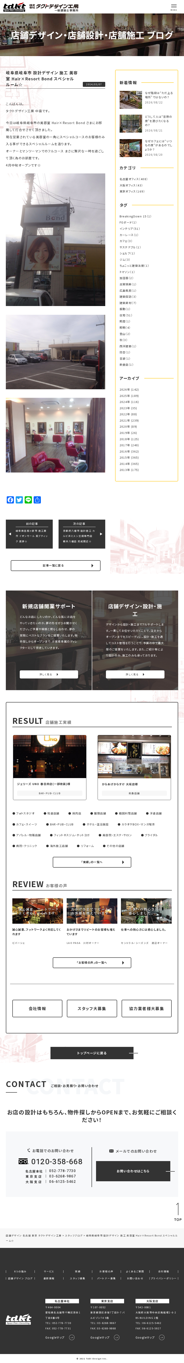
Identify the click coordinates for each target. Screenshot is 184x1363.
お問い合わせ (135, 1278)
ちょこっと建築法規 (132, 266)
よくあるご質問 (135, 1271)
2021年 (125, 420)
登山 (123, 334)
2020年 (125, 426)
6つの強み (20, 1271)
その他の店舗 (115, 846)
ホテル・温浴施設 (98, 824)
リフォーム (87, 846)
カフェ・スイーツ (26, 824)
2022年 (125, 414)
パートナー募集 (106, 1278)
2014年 (125, 464)
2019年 (125, 433)
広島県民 (126, 291)
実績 (78, 1271)
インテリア (126, 229)
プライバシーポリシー (164, 1278)
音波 (123, 359)
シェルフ (125, 253)
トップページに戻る (92, 1053)
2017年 (125, 445)
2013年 (125, 470)
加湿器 (124, 278)
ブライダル (151, 835)
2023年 (125, 408)
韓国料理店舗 (128, 813)
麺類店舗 (100, 813)
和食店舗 (53, 813)
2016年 (125, 451)
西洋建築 (126, 346)
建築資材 (126, 303)
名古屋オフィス (129, 179)
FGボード (126, 222)
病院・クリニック (26, 846)
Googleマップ (55, 1337)
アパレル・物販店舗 (28, 835)
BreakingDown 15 (133, 216)
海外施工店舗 (59, 846)
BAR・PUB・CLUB (62, 824)
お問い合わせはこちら (133, 1171)
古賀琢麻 (126, 284)
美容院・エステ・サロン (117, 835)
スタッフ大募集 (92, 1008)
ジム (122, 260)
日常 (123, 315)
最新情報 (49, 1278)
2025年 (125, 396)
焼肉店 (76, 813)
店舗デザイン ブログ (20, 1278)
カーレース (127, 235)
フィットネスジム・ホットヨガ (72, 835)
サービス (49, 1271)
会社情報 (37, 1008)
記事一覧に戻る (53, 565)
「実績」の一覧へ (92, 862)
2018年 (125, 439)
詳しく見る (46, 674)
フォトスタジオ (25, 813)
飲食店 (124, 365)
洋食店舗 (156, 813)
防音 (123, 352)
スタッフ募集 (77, 1278)
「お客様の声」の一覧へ (92, 962)
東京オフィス (128, 191)
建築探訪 (126, 297)
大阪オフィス (128, 185)
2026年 (125, 389)
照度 (123, 321)
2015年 (125, 457)
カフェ (123, 241)
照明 (123, 328)
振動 (123, 309)
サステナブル (128, 247)
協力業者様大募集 (146, 1008)
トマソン (125, 272)
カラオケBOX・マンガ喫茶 (138, 824)
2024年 (125, 402)
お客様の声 (106, 1271)
